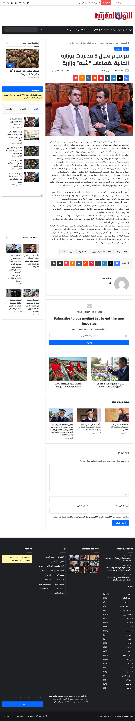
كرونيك (128, 672)
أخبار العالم (127, 598)
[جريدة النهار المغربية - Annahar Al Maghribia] (113, 15)
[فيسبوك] (126, 78)
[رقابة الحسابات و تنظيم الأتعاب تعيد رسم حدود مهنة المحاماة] (74, 570)
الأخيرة (23, 109)
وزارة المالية (67, 251)
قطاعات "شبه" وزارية (100, 251)
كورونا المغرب (59, 579)
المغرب (52, 561)
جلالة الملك (60, 570)
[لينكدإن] (113, 78)
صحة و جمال (124, 610)
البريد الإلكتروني (122, 506)
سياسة (113, 30)
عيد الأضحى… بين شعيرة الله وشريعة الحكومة (24, 72)
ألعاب (127, 602)
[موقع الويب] (110, 283)
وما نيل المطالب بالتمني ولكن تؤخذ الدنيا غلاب (15, 163)
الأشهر (36, 109)
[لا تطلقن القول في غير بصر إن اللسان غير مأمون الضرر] (31, 151)
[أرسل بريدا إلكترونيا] (116, 71)
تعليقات (9, 109)
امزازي (40, 566)
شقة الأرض (42, 570)
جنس (51, 570)
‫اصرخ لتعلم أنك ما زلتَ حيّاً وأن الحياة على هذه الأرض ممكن (15, 178)
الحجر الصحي (49, 557)
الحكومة (61, 561)
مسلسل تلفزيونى (45, 584)
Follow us (28, 549)
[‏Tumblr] (107, 78)
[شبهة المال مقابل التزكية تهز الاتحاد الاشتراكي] (74, 563)
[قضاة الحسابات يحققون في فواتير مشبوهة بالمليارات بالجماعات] (84, 570)
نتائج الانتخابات (46, 588)
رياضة (76, 30)
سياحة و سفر (124, 606)
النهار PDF (69, 30)
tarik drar (120, 71)
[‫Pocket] (75, 78)
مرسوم (82, 251)
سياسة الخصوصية (9, 716)
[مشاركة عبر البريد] (60, 263)
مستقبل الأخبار (59, 584)
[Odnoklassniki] (82, 78)
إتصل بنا (20, 716)
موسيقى (128, 684)
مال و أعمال (126, 676)
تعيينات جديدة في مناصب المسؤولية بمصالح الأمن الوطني (119, 427)
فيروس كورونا (59, 575)
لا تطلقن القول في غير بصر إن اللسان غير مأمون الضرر (14, 150)
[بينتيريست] (101, 78)
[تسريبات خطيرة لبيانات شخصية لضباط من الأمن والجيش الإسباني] (13, 293)
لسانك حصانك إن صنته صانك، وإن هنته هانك (16, 121)
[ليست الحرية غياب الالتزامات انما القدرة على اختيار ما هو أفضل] (31, 135)
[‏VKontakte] (88, 78)
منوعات (128, 680)
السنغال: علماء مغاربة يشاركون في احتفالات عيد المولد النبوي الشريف (32, 305)
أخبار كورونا (126, 614)
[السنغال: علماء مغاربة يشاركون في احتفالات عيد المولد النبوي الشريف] (31, 293)
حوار (129, 651)
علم (130, 667)
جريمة (129, 647)
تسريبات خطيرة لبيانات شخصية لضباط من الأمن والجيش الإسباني (14, 304)
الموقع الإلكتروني (81, 506)
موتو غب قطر (59, 588)
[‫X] (120, 78)
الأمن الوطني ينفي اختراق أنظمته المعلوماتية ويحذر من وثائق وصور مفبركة (89, 427)
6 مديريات (121, 251)
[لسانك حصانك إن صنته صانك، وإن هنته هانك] (31, 122)
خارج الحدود (97, 30)
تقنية (129, 639)
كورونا (49, 575)
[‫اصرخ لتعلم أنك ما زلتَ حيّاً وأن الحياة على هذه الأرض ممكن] (31, 177)
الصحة (89, 30)
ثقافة (83, 30)
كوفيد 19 (48, 579)
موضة (129, 688)
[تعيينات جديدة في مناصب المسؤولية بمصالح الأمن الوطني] (117, 415)
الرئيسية (129, 30)
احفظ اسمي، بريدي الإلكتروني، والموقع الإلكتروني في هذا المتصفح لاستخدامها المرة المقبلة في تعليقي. (90, 517)
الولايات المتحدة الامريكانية (55, 566)
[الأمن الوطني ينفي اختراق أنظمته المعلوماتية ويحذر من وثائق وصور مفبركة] (89, 415)
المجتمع (128, 631)
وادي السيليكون (59, 593)
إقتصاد (106, 30)
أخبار (117, 43)
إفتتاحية (121, 30)
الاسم (126, 494)
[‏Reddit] (94, 78)
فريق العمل (29, 716)
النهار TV (128, 635)
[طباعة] (53, 263)
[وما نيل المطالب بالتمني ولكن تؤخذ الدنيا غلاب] (31, 164)
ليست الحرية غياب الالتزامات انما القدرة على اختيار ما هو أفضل (14, 136)
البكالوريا (61, 557)
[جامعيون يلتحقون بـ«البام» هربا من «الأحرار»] (94, 570)
